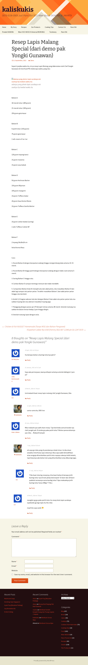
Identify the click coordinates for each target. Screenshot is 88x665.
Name (14, 561)
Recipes (24, 27)
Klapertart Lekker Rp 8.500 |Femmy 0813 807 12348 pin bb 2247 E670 (56, 329)
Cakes (32, 60)
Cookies (63, 621)
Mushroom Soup (9, 599)
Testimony (52, 32)
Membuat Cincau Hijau (46, 623)
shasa (34, 599)
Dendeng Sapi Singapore (12, 602)
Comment (16, 536)
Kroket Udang (8, 612)
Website (15, 570)
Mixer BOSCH (65, 635)
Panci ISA (73, 27)
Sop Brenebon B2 (9, 609)
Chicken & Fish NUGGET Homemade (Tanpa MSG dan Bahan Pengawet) (33, 326)
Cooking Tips (49, 27)
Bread (63, 615)
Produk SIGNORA (8, 32)
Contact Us (62, 27)
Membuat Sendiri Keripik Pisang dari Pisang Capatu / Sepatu (43, 612)
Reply (29, 360)
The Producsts (66, 648)
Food (62, 631)
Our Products (35, 27)
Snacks (63, 645)
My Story (14, 27)
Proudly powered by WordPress (44, 661)
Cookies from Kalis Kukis (69, 625)
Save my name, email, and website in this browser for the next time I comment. (43, 574)
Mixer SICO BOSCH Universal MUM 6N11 (31, 32)
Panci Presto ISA (66, 638)
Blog (62, 611)
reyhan (35, 610)
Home (4, 27)
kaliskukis (18, 415)
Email (14, 566)
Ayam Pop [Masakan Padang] (13, 605)
